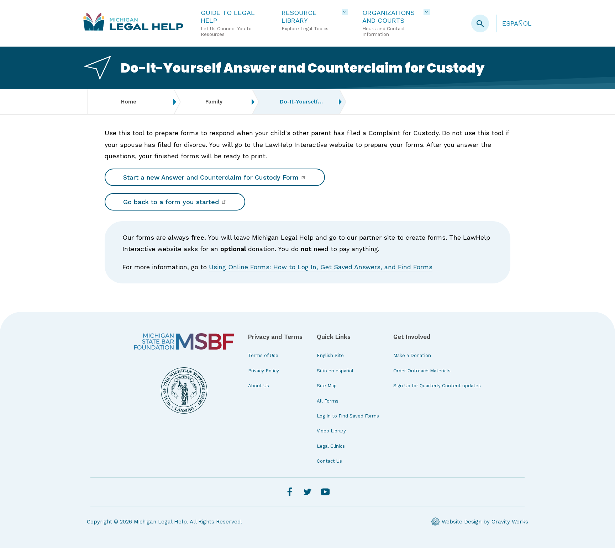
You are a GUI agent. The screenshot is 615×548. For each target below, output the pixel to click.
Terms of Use (263, 355)
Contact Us (329, 461)
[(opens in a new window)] (184, 341)
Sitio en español (335, 370)
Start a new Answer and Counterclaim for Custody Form (212, 177)
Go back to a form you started (172, 202)
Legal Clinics (331, 446)
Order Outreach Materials (422, 370)
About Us (258, 385)
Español (517, 23)
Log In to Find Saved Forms (348, 416)
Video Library (331, 430)
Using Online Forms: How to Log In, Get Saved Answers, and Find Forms (320, 267)
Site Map (327, 385)
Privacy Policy (263, 370)
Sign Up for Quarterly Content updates (437, 385)
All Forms (327, 401)
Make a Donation (412, 355)
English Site (330, 355)
